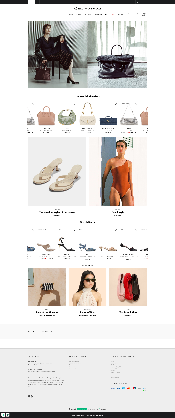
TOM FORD (46, 254)
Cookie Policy (114, 368)
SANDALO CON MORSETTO (88, 256)
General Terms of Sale (75, 363)
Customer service (74, 361)
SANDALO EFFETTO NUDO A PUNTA (46, 256)
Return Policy (73, 368)
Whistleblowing (114, 377)
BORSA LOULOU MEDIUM (66, 130)
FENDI (46, 129)
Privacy (112, 361)
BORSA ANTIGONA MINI (129, 130)
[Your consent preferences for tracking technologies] (3, 415)
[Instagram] (32, 396)
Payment (71, 365)
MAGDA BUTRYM (108, 254)
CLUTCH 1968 (108, 130)
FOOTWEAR (88, 14)
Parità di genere (115, 372)
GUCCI (87, 254)
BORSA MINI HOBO (46, 130)
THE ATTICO (129, 254)
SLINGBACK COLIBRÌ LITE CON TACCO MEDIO (67, 257)
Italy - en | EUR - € (129, 2)
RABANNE (108, 129)
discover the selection (47, 315)
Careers (112, 370)
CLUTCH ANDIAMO (88, 130)
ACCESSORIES (98, 14)
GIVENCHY (128, 129)
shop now (57, 215)
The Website (114, 363)
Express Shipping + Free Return (40, 331)
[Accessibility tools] (7, 415)
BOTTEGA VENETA (87, 129)
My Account (142, 2)
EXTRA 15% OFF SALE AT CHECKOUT (87, 2)
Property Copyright (116, 367)
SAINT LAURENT (67, 129)
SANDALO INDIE (129, 256)
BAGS (106, 14)
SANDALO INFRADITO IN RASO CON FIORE (108, 257)
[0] (143, 14)
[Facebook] (29, 396)
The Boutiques (114, 365)
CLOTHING (79, 14)
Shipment (72, 367)
